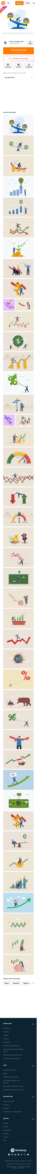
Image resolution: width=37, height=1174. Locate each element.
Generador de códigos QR (11, 1082)
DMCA (5, 1097)
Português (6, 1156)
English (5, 1149)
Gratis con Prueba (18, 51)
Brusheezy (6, 1052)
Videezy (5, 1059)
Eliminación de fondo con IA (12, 1079)
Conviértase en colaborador (12, 1138)
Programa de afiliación (10, 1101)
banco (7, 1007)
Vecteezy (6, 1055)
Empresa (6, 1062)
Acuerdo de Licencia (9, 1094)
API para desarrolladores (11, 1069)
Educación (6, 1066)
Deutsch (6, 1160)
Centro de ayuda (8, 1127)
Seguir (30, 43)
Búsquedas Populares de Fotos (13, 1110)
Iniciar (28, 3)
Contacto (6, 1131)
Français (6, 1163)
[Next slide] (29, 1007)
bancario (16, 1007)
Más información (10, 76)
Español (5, 1153)
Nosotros (6, 1134)
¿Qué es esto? (22, 73)
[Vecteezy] (3, 3)
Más (4, 1166)
